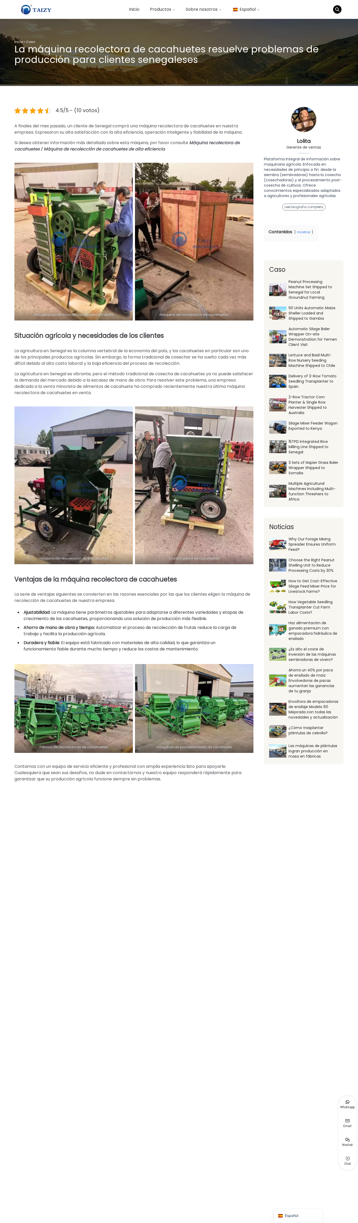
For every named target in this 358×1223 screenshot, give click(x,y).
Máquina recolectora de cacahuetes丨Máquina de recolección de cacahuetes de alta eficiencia (127, 146)
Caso (30, 42)
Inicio (134, 9)
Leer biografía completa (304, 207)
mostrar (304, 232)
